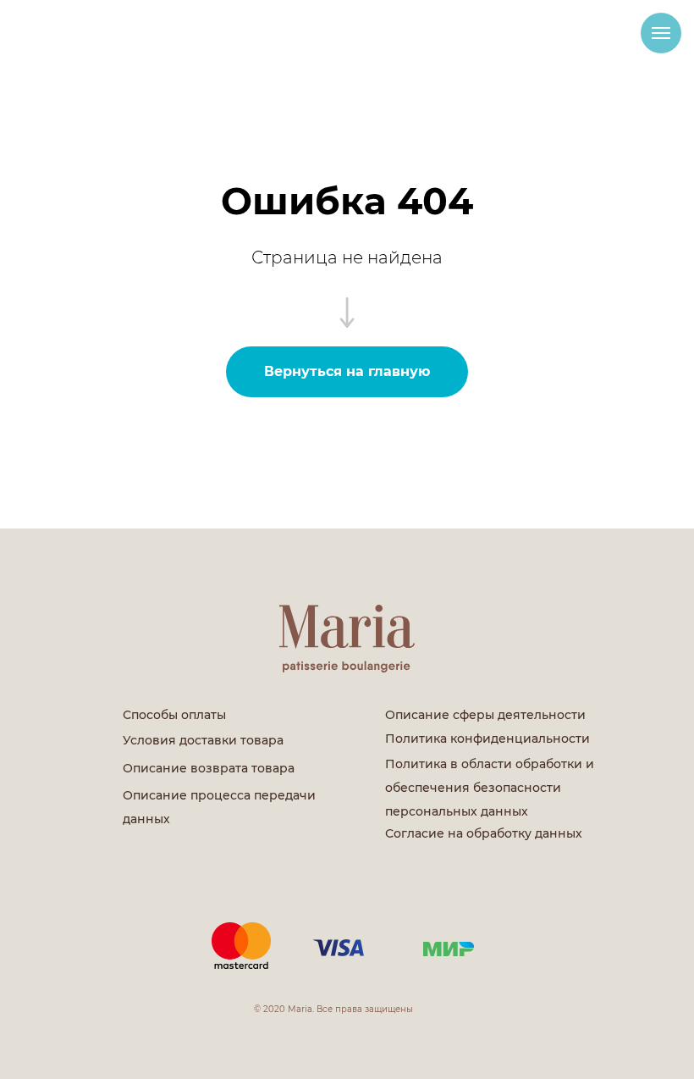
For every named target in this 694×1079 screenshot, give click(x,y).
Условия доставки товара (203, 740)
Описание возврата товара (209, 768)
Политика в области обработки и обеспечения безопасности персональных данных (489, 787)
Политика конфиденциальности (487, 738)
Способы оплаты (174, 714)
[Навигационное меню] (661, 33)
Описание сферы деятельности (485, 714)
